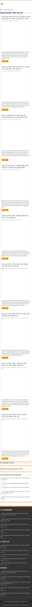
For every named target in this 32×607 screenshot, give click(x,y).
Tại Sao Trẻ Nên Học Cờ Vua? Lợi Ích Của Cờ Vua (14, 554)
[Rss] (16, 603)
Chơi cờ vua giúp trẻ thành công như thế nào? (14, 563)
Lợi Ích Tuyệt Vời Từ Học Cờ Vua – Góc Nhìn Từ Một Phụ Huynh (14, 545)
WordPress (12, 601)
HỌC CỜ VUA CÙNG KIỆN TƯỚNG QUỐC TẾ (13, 558)
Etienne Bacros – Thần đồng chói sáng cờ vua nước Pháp (15, 487)
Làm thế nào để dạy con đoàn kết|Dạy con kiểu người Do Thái (15, 577)
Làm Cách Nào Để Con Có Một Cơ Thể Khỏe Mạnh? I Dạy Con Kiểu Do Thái (15, 583)
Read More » (5, 61)
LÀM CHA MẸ (13, 20)
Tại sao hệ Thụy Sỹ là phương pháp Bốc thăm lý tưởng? (15, 483)
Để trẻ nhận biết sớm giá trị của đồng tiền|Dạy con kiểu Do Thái (14, 525)
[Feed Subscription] (31, 12)
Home (2, 9)
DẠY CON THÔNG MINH (17, 268)
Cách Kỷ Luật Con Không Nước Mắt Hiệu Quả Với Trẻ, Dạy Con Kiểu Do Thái (14, 514)
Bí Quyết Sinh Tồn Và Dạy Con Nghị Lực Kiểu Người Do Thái (15, 593)
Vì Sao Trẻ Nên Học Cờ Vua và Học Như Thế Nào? (15, 550)
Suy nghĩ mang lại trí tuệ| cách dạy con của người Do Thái (15, 530)
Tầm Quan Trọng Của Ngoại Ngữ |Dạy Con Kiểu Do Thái (14, 588)
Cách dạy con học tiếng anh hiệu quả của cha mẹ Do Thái (15, 535)
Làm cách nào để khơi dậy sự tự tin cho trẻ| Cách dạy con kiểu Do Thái (15, 519)
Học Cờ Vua (25, 601)
